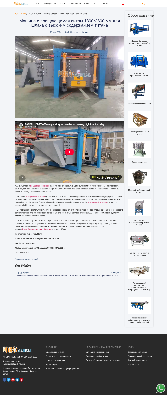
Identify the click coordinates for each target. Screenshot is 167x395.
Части (62, 4)
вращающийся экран (39, 186)
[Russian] (136, 4)
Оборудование (49, 4)
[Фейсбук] (4, 380)
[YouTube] (13, 380)
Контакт (104, 4)
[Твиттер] (9, 380)
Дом (37, 4)
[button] (143, 4)
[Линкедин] (17, 380)
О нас (87, 4)
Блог (96, 4)
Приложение (75, 4)
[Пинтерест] (21, 380)
